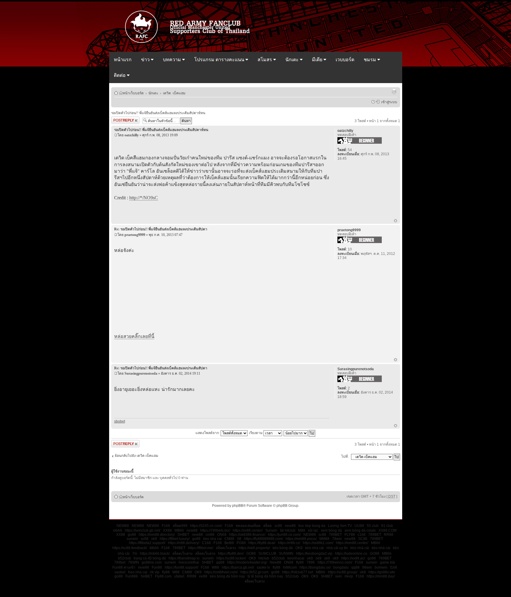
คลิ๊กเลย (140, 336)
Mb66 (154, 548)
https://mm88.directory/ (157, 535)
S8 (239, 539)
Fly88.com (163, 576)
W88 (215, 567)
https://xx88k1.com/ (318, 543)
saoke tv (263, 567)
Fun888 (131, 576)
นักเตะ (292, 59)
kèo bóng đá (283, 548)
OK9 (299, 548)
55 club (373, 526)
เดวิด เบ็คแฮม (174, 93)
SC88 (362, 539)
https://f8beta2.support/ (147, 543)
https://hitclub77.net (297, 572)
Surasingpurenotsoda (140, 373)
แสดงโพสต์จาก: (208, 433)
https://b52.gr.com (254, 572)
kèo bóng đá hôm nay (227, 576)
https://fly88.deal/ (261, 543)
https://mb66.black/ (155, 553)
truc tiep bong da (311, 526)
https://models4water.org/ (247, 562)
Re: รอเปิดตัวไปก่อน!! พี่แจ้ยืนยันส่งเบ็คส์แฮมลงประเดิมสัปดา (160, 229)
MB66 (179, 530)
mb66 (117, 530)
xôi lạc (313, 530)
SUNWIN (286, 553)
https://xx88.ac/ (353, 558)
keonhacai (295, 558)
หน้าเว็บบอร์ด (133, 93)
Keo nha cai (137, 572)
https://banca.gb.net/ (238, 567)
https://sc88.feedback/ (129, 548)
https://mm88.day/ (381, 576)
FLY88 (350, 535)
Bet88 (229, 543)
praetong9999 (134, 235)
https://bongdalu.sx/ (315, 567)
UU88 (359, 526)
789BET (335, 535)
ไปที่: (345, 456)
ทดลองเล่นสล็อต (248, 526)
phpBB (237, 506)
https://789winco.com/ (335, 562)
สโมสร (265, 59)
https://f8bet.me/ (200, 548)
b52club (124, 558)
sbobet (119, 421)
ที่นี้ (151, 336)
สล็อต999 (180, 526)
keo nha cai (212, 539)
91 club (387, 526)
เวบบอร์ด (345, 59)
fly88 (300, 562)
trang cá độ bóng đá (150, 558)
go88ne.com (152, 562)
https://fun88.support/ (181, 567)
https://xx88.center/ (248, 530)
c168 (362, 535)
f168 (393, 567)
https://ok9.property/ (254, 548)
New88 (275, 562)
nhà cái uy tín (337, 548)
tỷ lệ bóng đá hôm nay (265, 576)
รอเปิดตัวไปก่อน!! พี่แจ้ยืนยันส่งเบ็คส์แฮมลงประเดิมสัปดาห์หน (158, 113)
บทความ (172, 59)
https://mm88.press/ (301, 539)
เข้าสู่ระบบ (388, 101)
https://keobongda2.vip (314, 553)
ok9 (154, 539)
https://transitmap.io (184, 558)
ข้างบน (395, 221)
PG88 (241, 543)
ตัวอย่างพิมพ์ (394, 91)
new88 (290, 526)
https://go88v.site (381, 572)
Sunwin (271, 530)
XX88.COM (388, 530)
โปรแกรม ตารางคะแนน (219, 59)
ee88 (203, 576)
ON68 (222, 535)
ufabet (179, 576)
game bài (387, 562)
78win (337, 539)
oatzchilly (131, 135)
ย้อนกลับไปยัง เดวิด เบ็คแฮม (136, 456)
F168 (166, 526)
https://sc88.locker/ (231, 558)
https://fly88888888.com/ (263, 539)
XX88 (167, 530)
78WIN (133, 562)
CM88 (229, 539)
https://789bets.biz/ (215, 530)
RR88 (388, 535)
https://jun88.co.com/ (284, 535)
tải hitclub (287, 530)
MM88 (324, 539)
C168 (206, 543)
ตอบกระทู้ (118, 119)
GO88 (251, 553)
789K (310, 562)
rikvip (349, 576)
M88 (301, 530)
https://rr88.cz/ (289, 543)
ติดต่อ (120, 75)
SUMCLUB (267, 553)
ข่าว (146, 59)
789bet (119, 562)
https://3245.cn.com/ (206, 526)
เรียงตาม (256, 433)
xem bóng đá (331, 530)
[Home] (190, 42)
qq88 (220, 562)
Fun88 (157, 567)
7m (134, 553)
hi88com (290, 567)
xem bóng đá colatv (360, 530)
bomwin (381, 567)
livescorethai (189, 562)
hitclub (263, 558)
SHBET (183, 535)
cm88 (210, 535)
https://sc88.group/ (342, 572)
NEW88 (123, 526)
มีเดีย (318, 59)
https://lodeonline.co (351, 553)
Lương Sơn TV (340, 526)
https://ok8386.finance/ (247, 535)
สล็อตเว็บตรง (226, 548)
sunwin (132, 539)
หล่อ (118, 336)
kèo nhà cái (314, 548)
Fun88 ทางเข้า (123, 567)
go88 (132, 535)
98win (367, 567)
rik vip (154, 572)
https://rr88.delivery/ (183, 543)
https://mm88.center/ (352, 543)
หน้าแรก (123, 59)
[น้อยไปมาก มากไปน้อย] (300, 433)
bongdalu (341, 567)
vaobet (119, 572)
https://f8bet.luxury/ (175, 539)
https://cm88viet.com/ (221, 572)
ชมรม (370, 59)
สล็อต (267, 526)
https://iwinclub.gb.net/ (142, 530)
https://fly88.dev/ (231, 553)
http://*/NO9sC (143, 197)
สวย (127, 336)
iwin (338, 576)
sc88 (278, 526)
